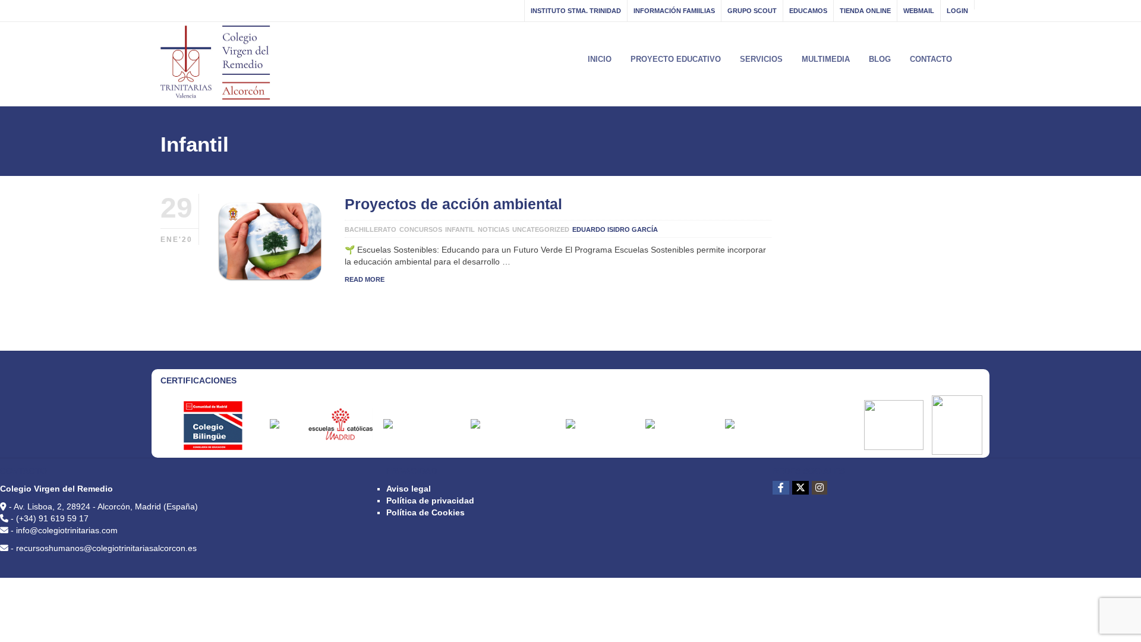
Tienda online (865, 10)
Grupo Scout (752, 10)
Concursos (420, 229)
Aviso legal (408, 488)
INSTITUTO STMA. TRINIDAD (576, 10)
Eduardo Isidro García (615, 229)
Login (957, 10)
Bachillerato (370, 229)
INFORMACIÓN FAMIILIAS (674, 10)
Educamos (808, 10)
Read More (364, 279)
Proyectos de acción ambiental (453, 204)
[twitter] (800, 488)
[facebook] (781, 488)
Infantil (460, 229)
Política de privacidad (430, 500)
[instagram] (819, 488)
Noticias (493, 229)
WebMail (918, 10)
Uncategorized (540, 229)
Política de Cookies (425, 512)
